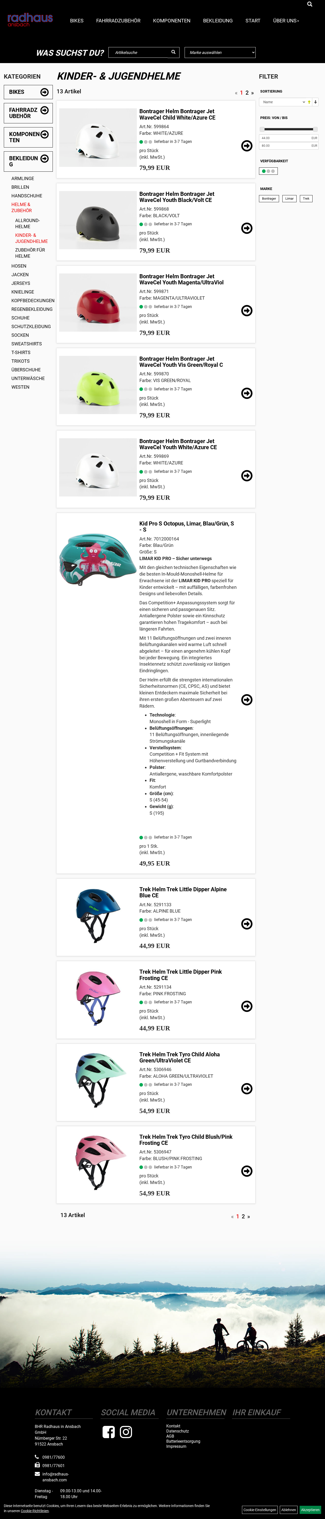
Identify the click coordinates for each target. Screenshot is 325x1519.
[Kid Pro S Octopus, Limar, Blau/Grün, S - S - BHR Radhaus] (98, 559)
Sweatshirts (26, 343)
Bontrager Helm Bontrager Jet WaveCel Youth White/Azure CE (178, 444)
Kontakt (173, 1426)
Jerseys (20, 283)
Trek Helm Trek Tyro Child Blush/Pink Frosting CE (186, 1140)
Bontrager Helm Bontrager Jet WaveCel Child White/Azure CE (177, 114)
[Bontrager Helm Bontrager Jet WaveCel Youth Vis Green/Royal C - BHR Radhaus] (98, 385)
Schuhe (20, 317)
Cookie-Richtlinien (35, 1511)
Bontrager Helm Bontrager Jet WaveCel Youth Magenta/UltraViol (181, 279)
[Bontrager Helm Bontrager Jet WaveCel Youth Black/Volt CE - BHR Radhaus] (98, 220)
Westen (20, 387)
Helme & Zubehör (21, 207)
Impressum (176, 1446)
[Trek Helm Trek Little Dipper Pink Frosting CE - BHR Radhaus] (98, 998)
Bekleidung (218, 21)
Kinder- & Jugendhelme (31, 238)
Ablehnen (288, 1510)
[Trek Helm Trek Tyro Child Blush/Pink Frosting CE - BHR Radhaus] (98, 1163)
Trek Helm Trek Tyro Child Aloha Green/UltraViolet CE (179, 1057)
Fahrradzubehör (118, 21)
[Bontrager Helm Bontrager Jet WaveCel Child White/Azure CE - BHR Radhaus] (98, 137)
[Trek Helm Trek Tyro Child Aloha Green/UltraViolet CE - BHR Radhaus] (98, 1080)
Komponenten (171, 21)
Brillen (20, 187)
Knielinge (22, 292)
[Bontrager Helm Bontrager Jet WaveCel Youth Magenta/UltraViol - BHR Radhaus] (98, 302)
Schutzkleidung (31, 326)
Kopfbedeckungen (32, 300)
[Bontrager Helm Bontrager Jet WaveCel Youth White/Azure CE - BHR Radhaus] (98, 467)
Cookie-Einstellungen (259, 1510)
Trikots (20, 361)
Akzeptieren (310, 1510)
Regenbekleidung (32, 309)
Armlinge (22, 178)
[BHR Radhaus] (30, 19)
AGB (170, 1436)
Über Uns (285, 21)
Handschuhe (26, 195)
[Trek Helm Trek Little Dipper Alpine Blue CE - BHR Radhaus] (98, 915)
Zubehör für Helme (30, 253)
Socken (20, 335)
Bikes (77, 21)
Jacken (20, 274)
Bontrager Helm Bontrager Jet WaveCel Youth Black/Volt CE (176, 197)
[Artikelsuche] (309, 5)
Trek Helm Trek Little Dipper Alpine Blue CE (183, 892)
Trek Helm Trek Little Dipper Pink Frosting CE (180, 975)
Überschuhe (26, 369)
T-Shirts (20, 352)
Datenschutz (177, 1431)
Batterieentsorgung (183, 1441)
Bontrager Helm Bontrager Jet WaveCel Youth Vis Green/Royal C (181, 362)
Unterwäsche (28, 378)
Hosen (18, 266)
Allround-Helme (27, 223)
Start (253, 21)
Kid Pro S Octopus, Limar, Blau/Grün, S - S (186, 526)
